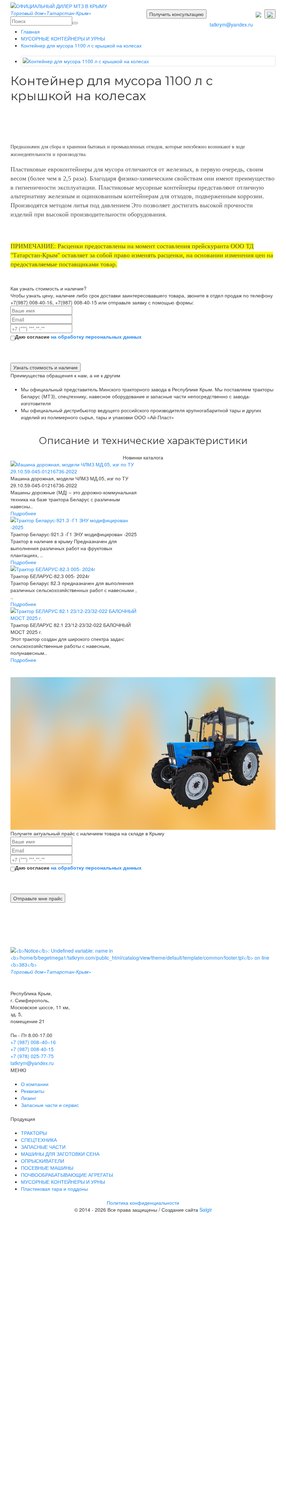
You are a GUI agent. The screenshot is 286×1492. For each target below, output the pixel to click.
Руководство (79, 1399)
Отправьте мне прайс (37, 898)
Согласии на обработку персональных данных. (157, 1250)
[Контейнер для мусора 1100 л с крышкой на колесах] (148, 61)
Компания (70, 1376)
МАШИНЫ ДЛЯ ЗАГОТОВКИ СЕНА (60, 1153)
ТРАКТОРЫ (34, 1132)
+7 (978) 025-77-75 (32, 1055)
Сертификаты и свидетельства (94, 1436)
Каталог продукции (81, 1303)
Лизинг (28, 1097)
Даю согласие (78, 336)
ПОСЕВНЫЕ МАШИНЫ (47, 1167)
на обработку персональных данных (96, 336)
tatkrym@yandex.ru (231, 24)
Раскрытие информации (92, 1406)
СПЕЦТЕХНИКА (39, 1139)
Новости (74, 1413)
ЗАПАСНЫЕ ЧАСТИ (43, 1146)
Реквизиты (32, 1090)
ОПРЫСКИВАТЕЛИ (42, 1160)
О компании (34, 1083)
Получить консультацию (176, 13)
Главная (30, 31)
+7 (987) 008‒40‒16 (33, 1042)
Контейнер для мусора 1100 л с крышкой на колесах (81, 45)
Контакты (69, 1443)
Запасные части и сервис (50, 1104)
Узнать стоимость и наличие (45, 367)
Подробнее (23, 513)
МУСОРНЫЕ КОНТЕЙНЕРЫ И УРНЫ (63, 38)
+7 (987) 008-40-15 (32, 1049)
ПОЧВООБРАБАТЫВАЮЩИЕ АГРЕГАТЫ (67, 1174)
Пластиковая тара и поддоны (98, 1368)
